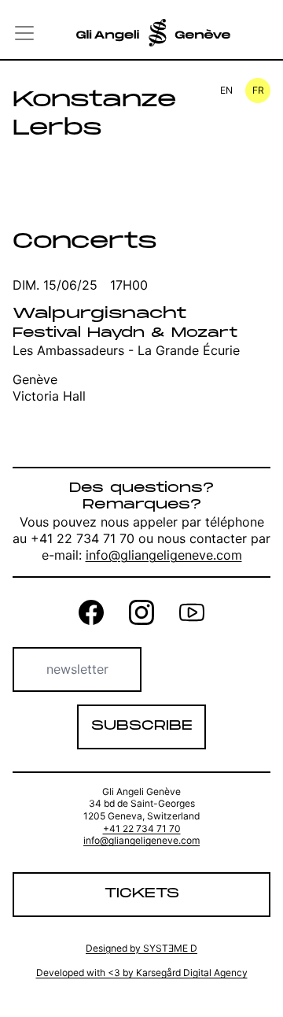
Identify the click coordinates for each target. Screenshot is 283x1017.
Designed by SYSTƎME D (141, 948)
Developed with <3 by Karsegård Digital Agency (142, 972)
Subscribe (142, 726)
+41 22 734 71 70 (142, 828)
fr (258, 90)
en (226, 90)
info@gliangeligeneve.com (164, 555)
